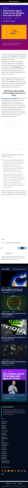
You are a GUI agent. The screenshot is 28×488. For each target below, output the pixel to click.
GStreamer (17, 67)
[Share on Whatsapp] (9, 21)
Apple (5, 371)
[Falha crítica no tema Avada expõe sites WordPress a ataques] (14, 351)
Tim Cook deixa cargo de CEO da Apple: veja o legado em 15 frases (13, 376)
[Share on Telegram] (12, 21)
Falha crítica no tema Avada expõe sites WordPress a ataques (13, 362)
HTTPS (12, 242)
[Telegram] (22, 470)
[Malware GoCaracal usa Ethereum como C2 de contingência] (14, 302)
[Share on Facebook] (4, 21)
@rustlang (6, 125)
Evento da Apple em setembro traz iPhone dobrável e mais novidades (12, 289)
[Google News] (12, 470)
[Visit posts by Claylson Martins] (3, 253)
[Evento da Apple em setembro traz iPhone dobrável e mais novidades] (14, 278)
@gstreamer (6, 123)
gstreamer (8, 242)
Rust (14, 56)
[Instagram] (15, 470)
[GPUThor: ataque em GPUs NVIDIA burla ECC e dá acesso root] (14, 327)
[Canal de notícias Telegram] (2, 474)
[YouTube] (8, 470)
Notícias (10, 371)
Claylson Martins (9, 18)
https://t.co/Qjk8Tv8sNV (9, 126)
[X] (5, 470)
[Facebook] (26, 253)
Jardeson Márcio (7, 398)
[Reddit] (18, 470)
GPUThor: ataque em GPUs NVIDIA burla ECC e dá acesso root (13, 338)
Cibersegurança (6, 311)
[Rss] (25, 470)
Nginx (16, 242)
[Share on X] (7, 21)
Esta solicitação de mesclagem (9, 98)
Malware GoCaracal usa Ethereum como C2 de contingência (13, 314)
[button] (2, 1)
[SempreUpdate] (14, 1)
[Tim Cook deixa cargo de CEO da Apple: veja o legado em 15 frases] (14, 387)
